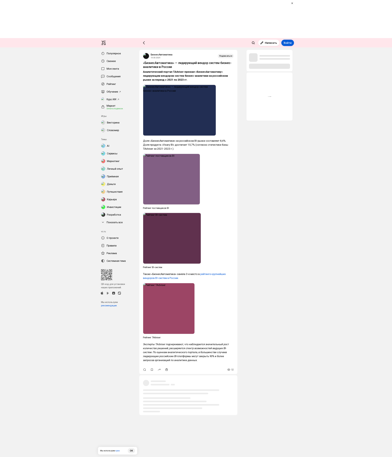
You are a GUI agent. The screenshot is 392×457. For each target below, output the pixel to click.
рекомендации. (109, 305)
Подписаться (225, 56)
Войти (288, 42)
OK (131, 450)
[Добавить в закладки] (152, 369)
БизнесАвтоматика (161, 54)
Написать (271, 42)
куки (117, 451)
